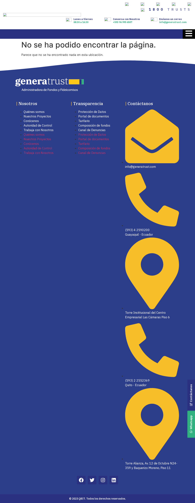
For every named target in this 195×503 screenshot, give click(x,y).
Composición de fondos (94, 125)
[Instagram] (103, 480)
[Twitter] (92, 480)
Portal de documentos (93, 116)
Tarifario (84, 121)
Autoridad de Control (38, 125)
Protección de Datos (92, 112)
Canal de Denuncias (91, 130)
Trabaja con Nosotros (39, 130)
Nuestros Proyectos (37, 116)
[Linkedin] (113, 480)
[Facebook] (81, 480)
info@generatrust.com (173, 22)
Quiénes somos (34, 112)
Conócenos (31, 121)
